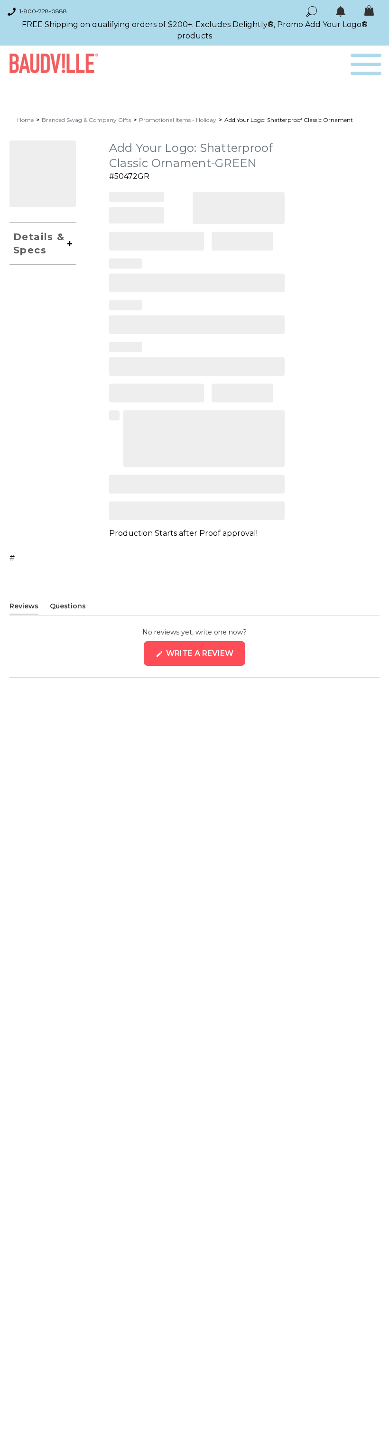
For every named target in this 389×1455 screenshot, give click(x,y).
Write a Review (204, 657)
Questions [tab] (68, 608)
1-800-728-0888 (43, 11)
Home (25, 119)
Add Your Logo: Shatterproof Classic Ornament (288, 119)
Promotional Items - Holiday (177, 119)
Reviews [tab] (23, 608)
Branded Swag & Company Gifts (86, 119)
